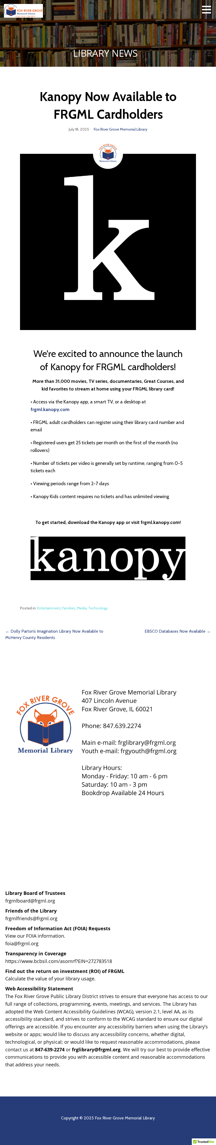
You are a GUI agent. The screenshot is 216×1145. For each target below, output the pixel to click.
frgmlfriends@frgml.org (31, 918)
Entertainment (49, 608)
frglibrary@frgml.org (96, 1049)
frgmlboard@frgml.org (30, 901)
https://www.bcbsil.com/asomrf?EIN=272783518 (58, 961)
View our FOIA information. (35, 936)
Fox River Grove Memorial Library (120, 129)
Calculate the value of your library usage (49, 978)
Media (82, 608)
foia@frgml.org (21, 943)
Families (68, 608)
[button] (208, 9)
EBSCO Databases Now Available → (178, 631)
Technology (98, 608)
